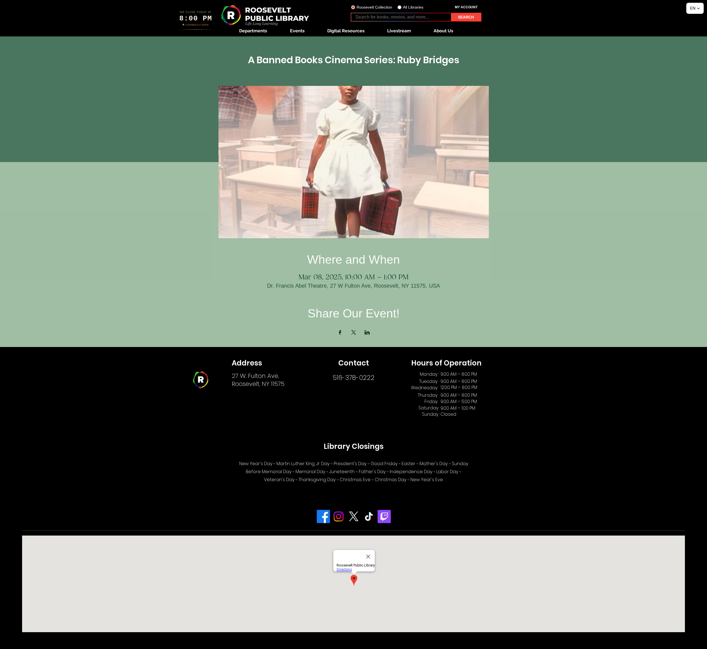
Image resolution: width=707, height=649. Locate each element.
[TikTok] (369, 516)
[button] (253, 31)
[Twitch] (384, 516)
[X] (353, 516)
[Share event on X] (353, 332)
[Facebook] (323, 516)
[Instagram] (338, 516)
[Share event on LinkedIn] (367, 332)
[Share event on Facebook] (340, 332)
